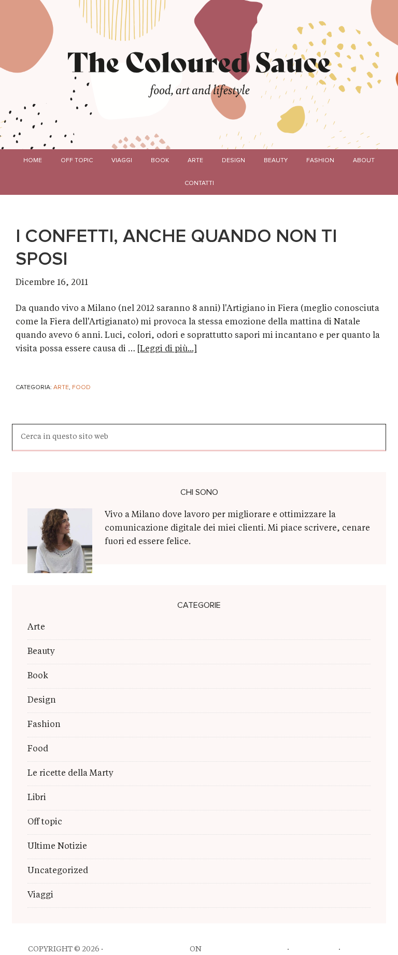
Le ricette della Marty (70, 773)
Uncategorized (57, 871)
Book (37, 676)
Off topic (44, 822)
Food (81, 387)
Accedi (356, 949)
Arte (61, 387)
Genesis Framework (244, 949)
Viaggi (40, 895)
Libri (36, 798)
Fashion (44, 725)
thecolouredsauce (146, 949)
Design (41, 700)
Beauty (41, 652)
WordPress (314, 949)
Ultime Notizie (57, 847)
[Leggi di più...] (167, 349)
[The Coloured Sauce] (199, 61)
